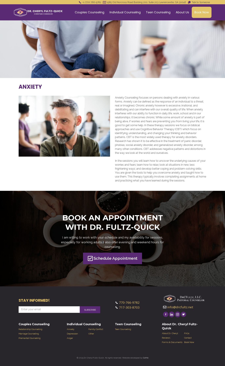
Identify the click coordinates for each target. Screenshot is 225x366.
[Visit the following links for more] (165, 314)
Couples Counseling (89, 12)
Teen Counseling (158, 12)
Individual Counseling (125, 12)
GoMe (145, 358)
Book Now (201, 12)
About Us (182, 12)
